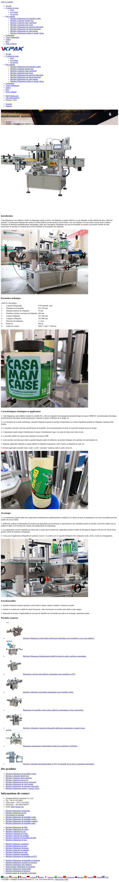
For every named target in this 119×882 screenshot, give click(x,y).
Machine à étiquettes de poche (17, 834)
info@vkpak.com (12, 96)
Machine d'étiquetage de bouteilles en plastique (23, 860)
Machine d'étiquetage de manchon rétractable (26, 27)
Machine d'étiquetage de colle (16, 852)
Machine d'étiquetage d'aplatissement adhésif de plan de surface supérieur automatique (54, 656)
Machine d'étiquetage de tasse (16, 846)
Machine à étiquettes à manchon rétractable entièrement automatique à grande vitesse (54, 728)
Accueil (8, 6)
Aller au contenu (7, 2)
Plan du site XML (61, 879)
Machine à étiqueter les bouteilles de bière (21, 838)
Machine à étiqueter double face (22, 21)
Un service (14, 14)
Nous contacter (11, 44)
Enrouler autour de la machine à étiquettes (21, 873)
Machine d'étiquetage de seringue (18, 871)
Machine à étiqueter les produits (17, 836)
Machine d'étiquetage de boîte (16, 827)
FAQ (12, 10)
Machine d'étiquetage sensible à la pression (21, 862)
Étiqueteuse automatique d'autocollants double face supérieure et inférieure (50, 746)
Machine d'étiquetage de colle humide (24, 31)
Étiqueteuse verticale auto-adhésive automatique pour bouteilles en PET (49, 674)
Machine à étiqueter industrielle (17, 854)
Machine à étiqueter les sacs (16, 831)
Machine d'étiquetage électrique (17, 848)
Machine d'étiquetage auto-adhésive (19, 865)
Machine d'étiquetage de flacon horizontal (25, 29)
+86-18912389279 (12, 98)
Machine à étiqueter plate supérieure (23, 23)
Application (10, 35)
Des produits (10, 16)
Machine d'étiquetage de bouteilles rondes (25, 18)
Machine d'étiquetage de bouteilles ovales (21, 817)
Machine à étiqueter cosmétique (17, 844)
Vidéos (8, 39)
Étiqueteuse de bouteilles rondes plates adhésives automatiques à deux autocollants (53, 710)
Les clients (14, 12)
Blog (7, 42)
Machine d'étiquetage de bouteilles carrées (21, 819)
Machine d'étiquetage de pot (16, 813)
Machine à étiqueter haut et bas (21, 25)
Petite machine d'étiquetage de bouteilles (20, 867)
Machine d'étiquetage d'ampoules (18, 811)
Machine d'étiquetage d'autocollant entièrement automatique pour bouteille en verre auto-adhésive (58, 638)
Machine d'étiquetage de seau (16, 840)
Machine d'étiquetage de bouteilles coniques (22, 821)
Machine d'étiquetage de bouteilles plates (20, 823)
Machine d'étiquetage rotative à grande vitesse (27, 33)
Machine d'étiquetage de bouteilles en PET (21, 856)
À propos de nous (12, 8)
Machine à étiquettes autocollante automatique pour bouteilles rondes (48, 692)
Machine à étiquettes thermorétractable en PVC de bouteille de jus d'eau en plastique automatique (58, 764)
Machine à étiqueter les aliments (17, 850)
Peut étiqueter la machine (15, 815)
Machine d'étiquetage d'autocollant (18, 869)
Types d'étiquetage (12, 37)
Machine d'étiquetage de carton (17, 829)
